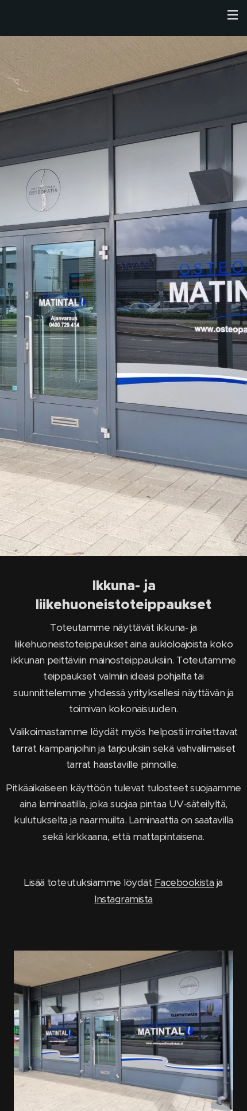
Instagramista (123, 899)
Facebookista (184, 882)
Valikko (232, 14)
